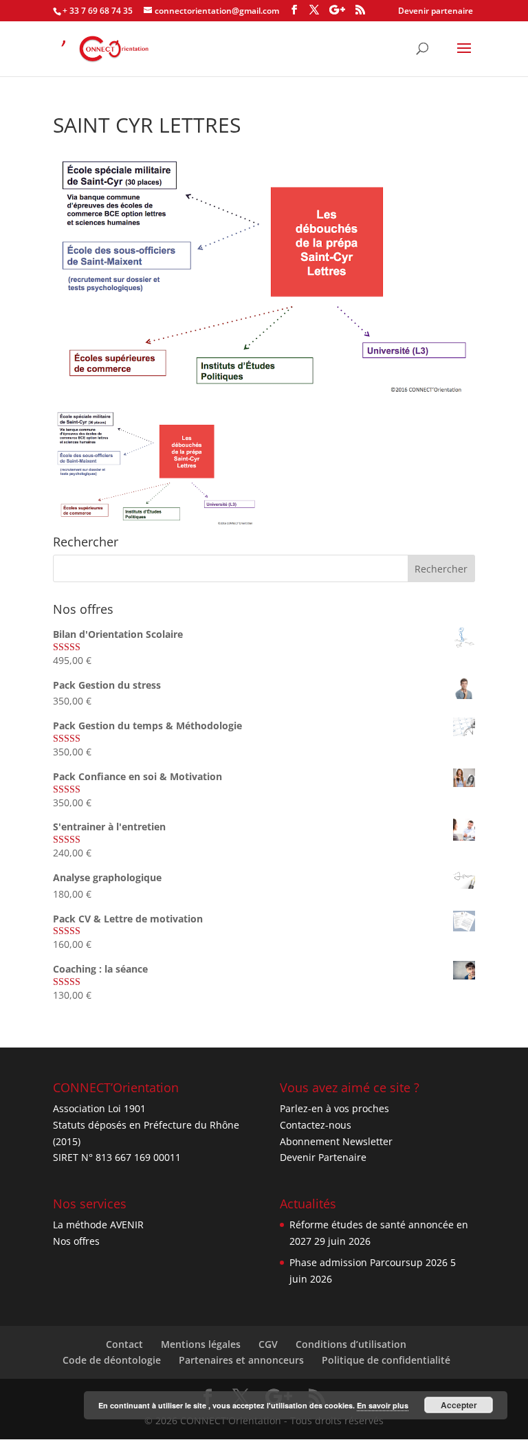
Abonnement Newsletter (336, 1141)
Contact (124, 1344)
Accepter (459, 1405)
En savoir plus (382, 1405)
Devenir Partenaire (323, 1157)
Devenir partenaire (435, 10)
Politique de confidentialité (386, 1359)
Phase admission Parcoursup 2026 (368, 1262)
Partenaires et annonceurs (241, 1359)
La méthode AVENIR (98, 1224)
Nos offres (76, 1241)
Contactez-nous (315, 1124)
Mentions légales (201, 1344)
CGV (268, 1344)
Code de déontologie (112, 1359)
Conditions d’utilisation (351, 1344)
